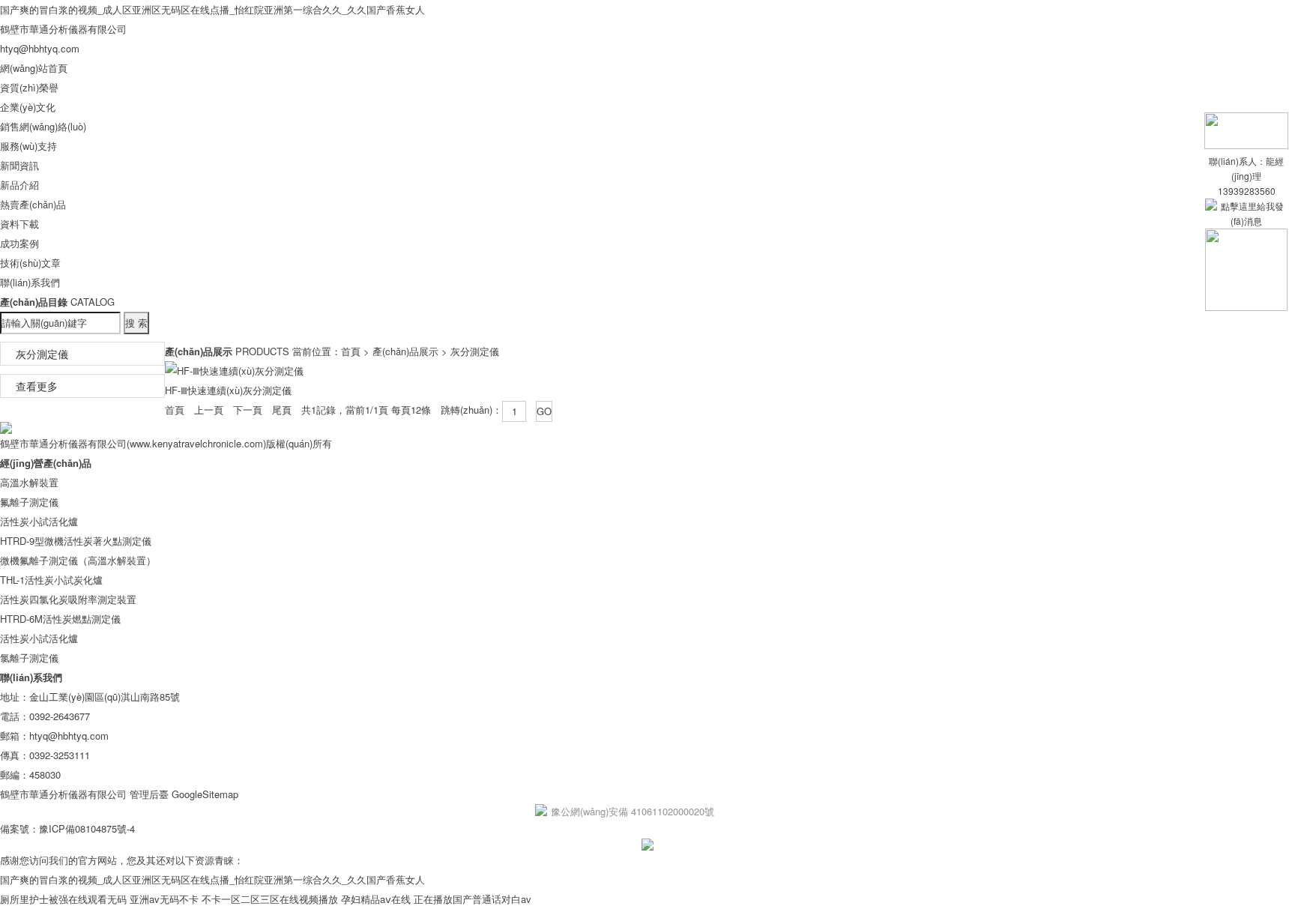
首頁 (350, 351)
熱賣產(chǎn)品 (33, 204)
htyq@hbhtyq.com (39, 48)
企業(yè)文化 (27, 107)
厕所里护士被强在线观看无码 (63, 899)
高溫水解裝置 (29, 482)
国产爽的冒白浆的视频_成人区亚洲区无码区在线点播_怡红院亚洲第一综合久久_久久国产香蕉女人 (212, 9)
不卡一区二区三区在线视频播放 (270, 899)
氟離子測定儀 (29, 502)
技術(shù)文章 (30, 263)
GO (544, 411)
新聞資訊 (19, 165)
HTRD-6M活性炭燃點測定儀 (60, 618)
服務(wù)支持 (28, 146)
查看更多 (37, 385)
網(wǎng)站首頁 (33, 68)
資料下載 (19, 224)
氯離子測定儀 (29, 657)
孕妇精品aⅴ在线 (376, 899)
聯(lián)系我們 (30, 282)
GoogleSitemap (205, 794)
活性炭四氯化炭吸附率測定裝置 (68, 599)
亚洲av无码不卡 (164, 899)
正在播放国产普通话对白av (472, 899)
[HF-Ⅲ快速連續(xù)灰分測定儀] (234, 370)
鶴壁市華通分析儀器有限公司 (63, 29)
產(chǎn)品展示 (405, 351)
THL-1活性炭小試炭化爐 (51, 580)
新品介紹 (19, 185)
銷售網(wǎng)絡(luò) (43, 126)
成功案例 (19, 243)
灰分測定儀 (42, 353)
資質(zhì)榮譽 (29, 87)
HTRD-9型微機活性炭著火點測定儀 (75, 541)
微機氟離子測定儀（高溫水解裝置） (78, 560)
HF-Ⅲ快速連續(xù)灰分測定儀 (228, 390)
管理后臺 (149, 794)
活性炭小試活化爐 (39, 521)
